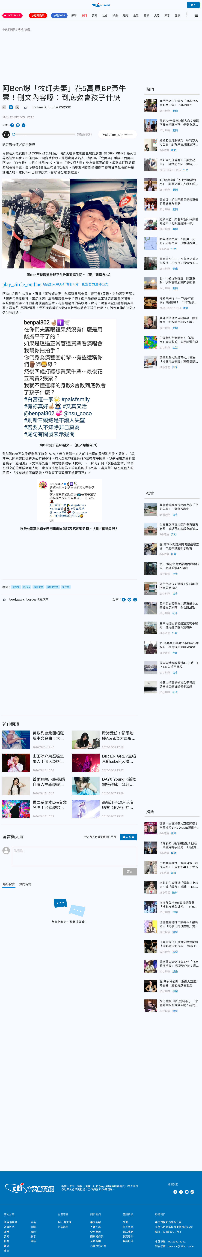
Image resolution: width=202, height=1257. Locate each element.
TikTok (192, 1192)
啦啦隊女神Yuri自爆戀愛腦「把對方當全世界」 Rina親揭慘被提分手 (150, 907)
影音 (167, 15)
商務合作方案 (98, 1246)
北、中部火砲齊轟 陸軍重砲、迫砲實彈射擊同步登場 (150, 283)
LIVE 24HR (14, 15)
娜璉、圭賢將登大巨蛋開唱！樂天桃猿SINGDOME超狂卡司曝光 (150, 828)
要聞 (94, 15)
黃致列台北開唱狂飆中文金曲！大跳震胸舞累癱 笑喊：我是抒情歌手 (16, 740)
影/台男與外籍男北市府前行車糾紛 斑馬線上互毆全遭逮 (150, 647)
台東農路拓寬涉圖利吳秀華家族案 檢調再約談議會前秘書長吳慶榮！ (150, 529)
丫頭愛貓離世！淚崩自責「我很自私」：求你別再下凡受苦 (150, 867)
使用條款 (95, 1231)
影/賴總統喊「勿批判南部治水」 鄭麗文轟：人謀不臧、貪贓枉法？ (150, 184)
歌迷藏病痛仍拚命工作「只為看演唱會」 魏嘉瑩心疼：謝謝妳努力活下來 (150, 966)
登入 (193, 5)
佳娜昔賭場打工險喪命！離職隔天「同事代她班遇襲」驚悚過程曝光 (150, 926)
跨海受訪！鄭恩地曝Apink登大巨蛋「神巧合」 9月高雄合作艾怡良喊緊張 (86, 740)
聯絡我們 (128, 1231)
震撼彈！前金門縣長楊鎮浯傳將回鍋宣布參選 (150, 204)
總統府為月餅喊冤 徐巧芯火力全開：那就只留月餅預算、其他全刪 (150, 145)
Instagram (181, 1192)
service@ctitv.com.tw (181, 1246)
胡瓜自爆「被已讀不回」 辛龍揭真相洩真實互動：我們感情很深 (150, 1005)
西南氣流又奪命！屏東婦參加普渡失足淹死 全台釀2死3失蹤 (150, 608)
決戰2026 (59, 15)
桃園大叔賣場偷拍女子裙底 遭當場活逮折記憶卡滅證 (150, 687)
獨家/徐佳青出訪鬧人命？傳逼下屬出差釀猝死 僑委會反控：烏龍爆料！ (150, 125)
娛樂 (115, 15)
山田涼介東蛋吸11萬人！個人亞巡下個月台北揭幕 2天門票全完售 (16, 763)
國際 (146, 15)
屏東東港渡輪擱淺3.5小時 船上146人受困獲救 (150, 667)
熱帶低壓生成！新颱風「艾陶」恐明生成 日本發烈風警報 (150, 243)
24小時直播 (65, 1222)
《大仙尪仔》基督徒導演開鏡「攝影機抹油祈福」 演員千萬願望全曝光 (150, 946)
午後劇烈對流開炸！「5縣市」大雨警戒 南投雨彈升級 (150, 342)
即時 (74, 15)
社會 (105, 15)
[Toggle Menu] (196, 15)
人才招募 (95, 1227)
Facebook (175, 1192)
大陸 (157, 15)
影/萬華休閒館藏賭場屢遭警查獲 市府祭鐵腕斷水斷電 (150, 549)
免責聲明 (95, 1241)
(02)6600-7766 (172, 1231)
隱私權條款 (97, 1236)
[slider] (43, 134)
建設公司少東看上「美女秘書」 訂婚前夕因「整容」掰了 (150, 164)
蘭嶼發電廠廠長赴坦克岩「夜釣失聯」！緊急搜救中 (150, 509)
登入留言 (128, 837)
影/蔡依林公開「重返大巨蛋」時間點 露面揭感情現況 (150, 986)
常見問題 (128, 1227)
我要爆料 (128, 1236)
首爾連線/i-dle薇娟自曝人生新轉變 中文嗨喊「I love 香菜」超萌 (16, 786)
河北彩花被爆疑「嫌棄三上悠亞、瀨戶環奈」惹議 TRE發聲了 (150, 887)
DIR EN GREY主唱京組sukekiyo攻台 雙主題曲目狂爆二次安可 (86, 763)
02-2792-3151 (177, 1241)
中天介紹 (95, 1222)
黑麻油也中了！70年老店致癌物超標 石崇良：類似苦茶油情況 (150, 263)
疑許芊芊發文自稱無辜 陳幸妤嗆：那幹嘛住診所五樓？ (150, 322)
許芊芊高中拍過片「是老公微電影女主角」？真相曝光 (150, 105)
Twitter (170, 1192)
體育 (125, 15)
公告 (125, 1222)
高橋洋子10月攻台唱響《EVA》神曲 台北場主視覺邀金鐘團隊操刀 (86, 809)
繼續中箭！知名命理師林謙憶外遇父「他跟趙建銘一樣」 (150, 224)
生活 (136, 15)
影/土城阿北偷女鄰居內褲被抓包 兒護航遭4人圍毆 (150, 568)
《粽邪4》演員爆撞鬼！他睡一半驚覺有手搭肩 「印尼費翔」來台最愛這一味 (150, 848)
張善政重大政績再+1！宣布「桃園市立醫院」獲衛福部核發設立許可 (150, 362)
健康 (177, 15)
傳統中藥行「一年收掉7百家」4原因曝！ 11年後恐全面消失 (150, 303)
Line (187, 1192)
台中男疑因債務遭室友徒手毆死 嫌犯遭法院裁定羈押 (150, 628)
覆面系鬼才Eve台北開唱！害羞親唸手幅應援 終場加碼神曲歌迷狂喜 (16, 809)
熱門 (84, 15)
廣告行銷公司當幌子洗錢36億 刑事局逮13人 (150, 588)
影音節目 (63, 1227)
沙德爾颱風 (38, 15)
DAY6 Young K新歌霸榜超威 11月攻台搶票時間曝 (86, 786)
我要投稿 (128, 1241)
